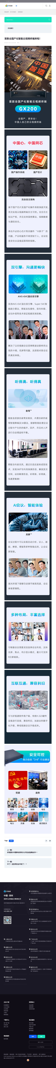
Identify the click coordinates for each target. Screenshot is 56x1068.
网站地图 (6, 1054)
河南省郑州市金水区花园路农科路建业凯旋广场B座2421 (41, 932)
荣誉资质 (6, 1010)
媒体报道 (20, 12)
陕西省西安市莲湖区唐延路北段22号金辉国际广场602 (41, 902)
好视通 (11, 840)
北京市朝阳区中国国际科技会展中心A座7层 (41, 893)
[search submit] (50, 19)
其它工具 (6, 1026)
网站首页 (6, 12)
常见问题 (31, 1023)
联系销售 (6, 1038)
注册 (41, 1036)
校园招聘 (31, 1007)
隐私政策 (12, 1054)
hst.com (16, 1056)
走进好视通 (31, 1008)
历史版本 (6, 1024)
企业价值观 (6, 1007)
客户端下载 (6, 1023)
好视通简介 (6, 1005)
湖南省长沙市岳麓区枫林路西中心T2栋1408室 (41, 960)
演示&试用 (40, 1042)
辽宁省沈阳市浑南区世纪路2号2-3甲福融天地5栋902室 (15, 970)
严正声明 (29, 1054)
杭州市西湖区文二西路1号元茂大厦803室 (40, 951)
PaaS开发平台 (40, 1047)
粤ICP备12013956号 (42, 1056)
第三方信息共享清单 (20, 1054)
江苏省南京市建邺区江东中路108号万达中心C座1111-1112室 (16, 960)
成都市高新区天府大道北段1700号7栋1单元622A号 (15, 950)
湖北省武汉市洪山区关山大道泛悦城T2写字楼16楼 (41, 912)
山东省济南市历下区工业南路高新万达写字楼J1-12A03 (41, 922)
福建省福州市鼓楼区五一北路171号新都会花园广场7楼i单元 (41, 970)
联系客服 (31, 1030)
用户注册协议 (42, 1054)
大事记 (5, 1012)
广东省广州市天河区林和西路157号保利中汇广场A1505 (41, 942)
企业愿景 (6, 1008)
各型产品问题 (32, 1024)
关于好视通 (13, 12)
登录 (33, 1036)
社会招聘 (31, 1005)
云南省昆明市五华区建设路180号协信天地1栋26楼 (15, 980)
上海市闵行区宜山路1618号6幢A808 (13, 941)
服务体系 (31, 1028)
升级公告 (31, 1026)
